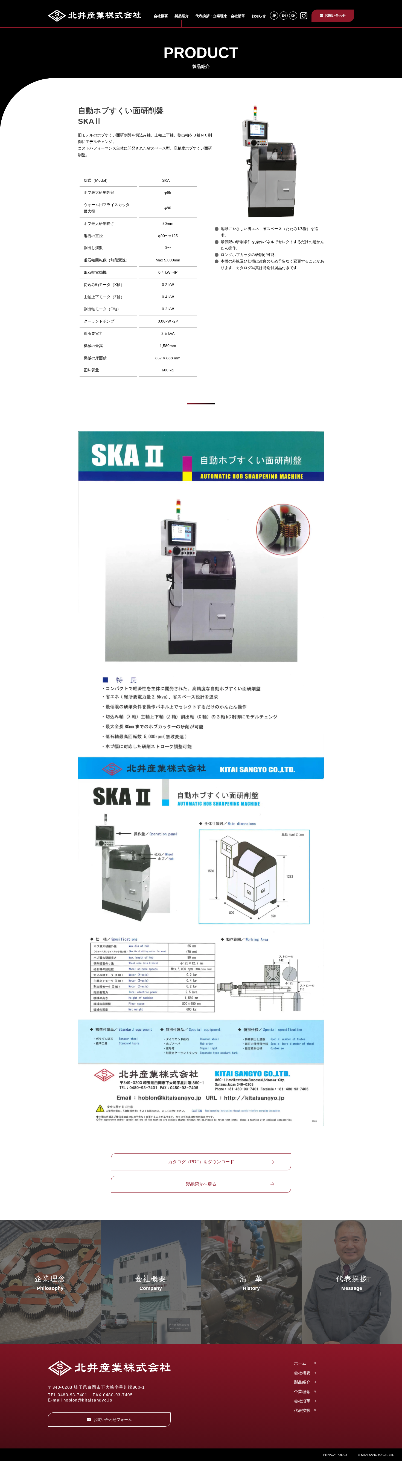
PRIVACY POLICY (335, 1454)
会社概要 (161, 16)
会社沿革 (302, 1401)
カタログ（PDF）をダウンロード (201, 1161)
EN (284, 15)
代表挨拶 (302, 1410)
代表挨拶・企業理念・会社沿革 (220, 16)
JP (274, 15)
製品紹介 (181, 16)
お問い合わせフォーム (113, 1419)
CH (293, 15)
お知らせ (259, 16)
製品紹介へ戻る (201, 1184)
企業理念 (302, 1391)
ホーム (300, 1363)
